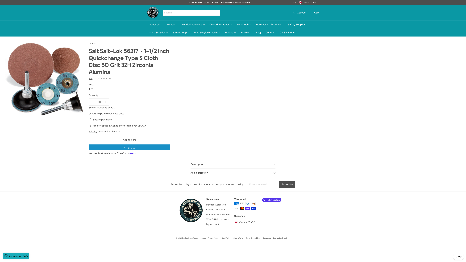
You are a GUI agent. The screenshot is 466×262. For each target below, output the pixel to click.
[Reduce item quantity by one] (92, 102)
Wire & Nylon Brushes (206, 32)
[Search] (217, 13)
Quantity (94, 95)
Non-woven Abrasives (268, 24)
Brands (171, 24)
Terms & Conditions (253, 238)
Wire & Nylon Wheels (217, 219)
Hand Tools (243, 24)
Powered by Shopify (280, 238)
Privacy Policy (213, 238)
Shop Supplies (157, 32)
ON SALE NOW (288, 32)
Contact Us (267, 238)
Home (92, 43)
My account (212, 224)
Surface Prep (180, 32)
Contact (270, 32)
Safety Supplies (297, 24)
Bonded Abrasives (192, 24)
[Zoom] (45, 79)
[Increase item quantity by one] (105, 102)
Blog (258, 32)
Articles (244, 32)
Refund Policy (225, 238)
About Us (154, 24)
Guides (229, 32)
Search (203, 238)
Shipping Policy (238, 238)
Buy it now (129, 148)
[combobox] (191, 13)
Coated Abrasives (219, 24)
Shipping (93, 131)
